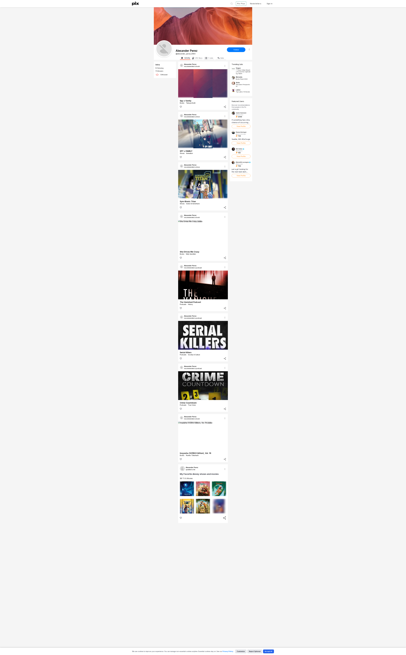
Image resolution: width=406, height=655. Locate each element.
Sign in (269, 4)
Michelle (239, 77)
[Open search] (231, 3)
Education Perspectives (243, 85)
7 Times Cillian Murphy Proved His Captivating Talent (243, 71)
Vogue (238, 68)
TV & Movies (186, 478)
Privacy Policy (228, 651)
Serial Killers (185, 352)
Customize (241, 651)
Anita (238, 82)
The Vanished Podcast (190, 302)
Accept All (268, 651)
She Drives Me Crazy (189, 252)
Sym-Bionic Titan (188, 201)
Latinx (238, 90)
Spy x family (185, 101)
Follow (236, 50)
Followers (159, 71)
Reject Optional (255, 651)
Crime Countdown (188, 403)
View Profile (241, 126)
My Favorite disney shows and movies (199, 474)
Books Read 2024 (242, 79)
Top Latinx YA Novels (243, 92)
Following (159, 68)
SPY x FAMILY (186, 151)
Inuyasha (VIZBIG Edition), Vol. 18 (195, 453)
